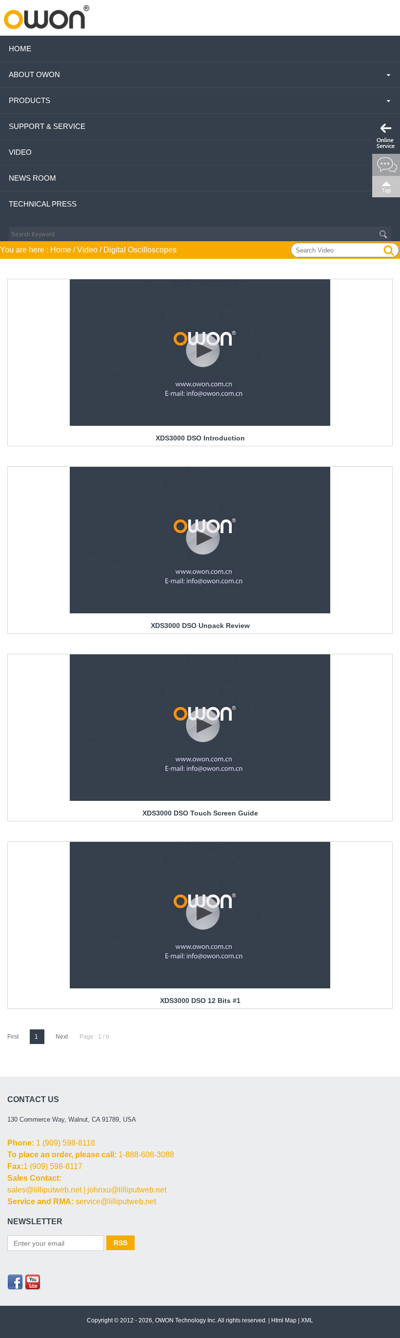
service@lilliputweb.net (116, 1201)
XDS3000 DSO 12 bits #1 (200, 1000)
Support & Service (47, 126)
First (13, 1036)
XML (307, 1320)
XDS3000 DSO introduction (200, 438)
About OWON (34, 74)
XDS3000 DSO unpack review (200, 625)
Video (20, 152)
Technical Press (43, 204)
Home (20, 48)
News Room (32, 178)
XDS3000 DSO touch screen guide (200, 813)
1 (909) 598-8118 (65, 1143)
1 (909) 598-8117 (52, 1166)
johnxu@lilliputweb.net (126, 1190)
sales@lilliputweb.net (44, 1190)
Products (29, 100)
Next (62, 1036)
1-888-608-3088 (146, 1154)
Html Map (284, 1320)
